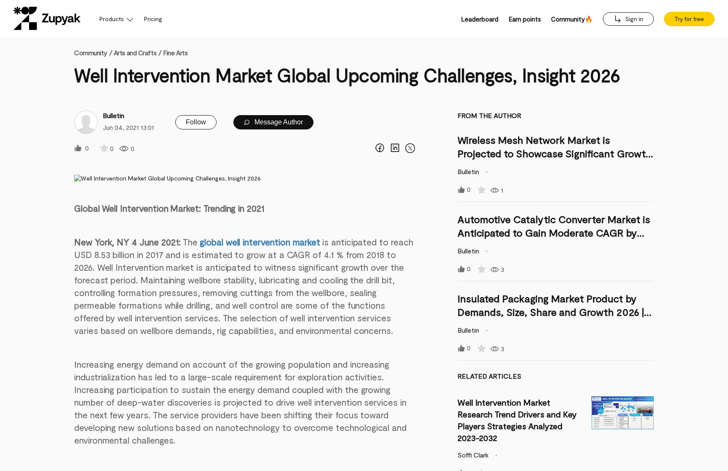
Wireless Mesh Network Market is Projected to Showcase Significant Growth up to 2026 (555, 153)
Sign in (633, 18)
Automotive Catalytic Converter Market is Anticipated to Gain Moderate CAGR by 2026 (554, 232)
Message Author (278, 122)
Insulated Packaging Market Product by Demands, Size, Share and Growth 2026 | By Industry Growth (551, 311)
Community (93, 52)
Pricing (153, 18)
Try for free (689, 19)
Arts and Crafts (135, 52)
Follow (196, 122)
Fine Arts (175, 52)
